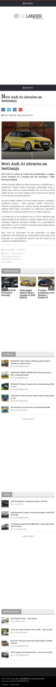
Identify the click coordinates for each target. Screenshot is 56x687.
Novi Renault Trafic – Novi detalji (24, 618)
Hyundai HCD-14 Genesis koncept (8, 292)
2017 (13, 253)
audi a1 (19, 253)
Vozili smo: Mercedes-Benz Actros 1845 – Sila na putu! (32, 629)
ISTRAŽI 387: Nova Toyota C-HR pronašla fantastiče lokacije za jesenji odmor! (30, 362)
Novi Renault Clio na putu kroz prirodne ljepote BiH (30, 407)
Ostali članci (28, 419)
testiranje (6, 262)
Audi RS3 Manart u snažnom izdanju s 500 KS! (29, 501)
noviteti (5, 259)
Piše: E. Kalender (10, 115)
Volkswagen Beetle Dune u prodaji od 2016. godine (28, 294)
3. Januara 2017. (26, 115)
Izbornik (29, 3)
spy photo (15, 259)
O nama (4, 684)
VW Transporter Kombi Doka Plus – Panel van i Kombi (31, 652)
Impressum (14, 684)
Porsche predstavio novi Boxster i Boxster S (46, 294)
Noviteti (21, 249)
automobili (6, 256)
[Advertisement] (28, 52)
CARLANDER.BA (23, 681)
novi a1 (16, 256)
